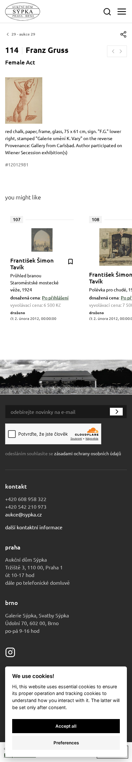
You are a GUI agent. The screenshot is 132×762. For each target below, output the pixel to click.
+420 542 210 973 (25, 506)
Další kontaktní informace (33, 527)
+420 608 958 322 (25, 499)
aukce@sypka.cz (23, 514)
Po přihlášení (55, 298)
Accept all (66, 726)
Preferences (66, 742)
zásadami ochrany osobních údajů (87, 453)
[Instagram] (10, 651)
